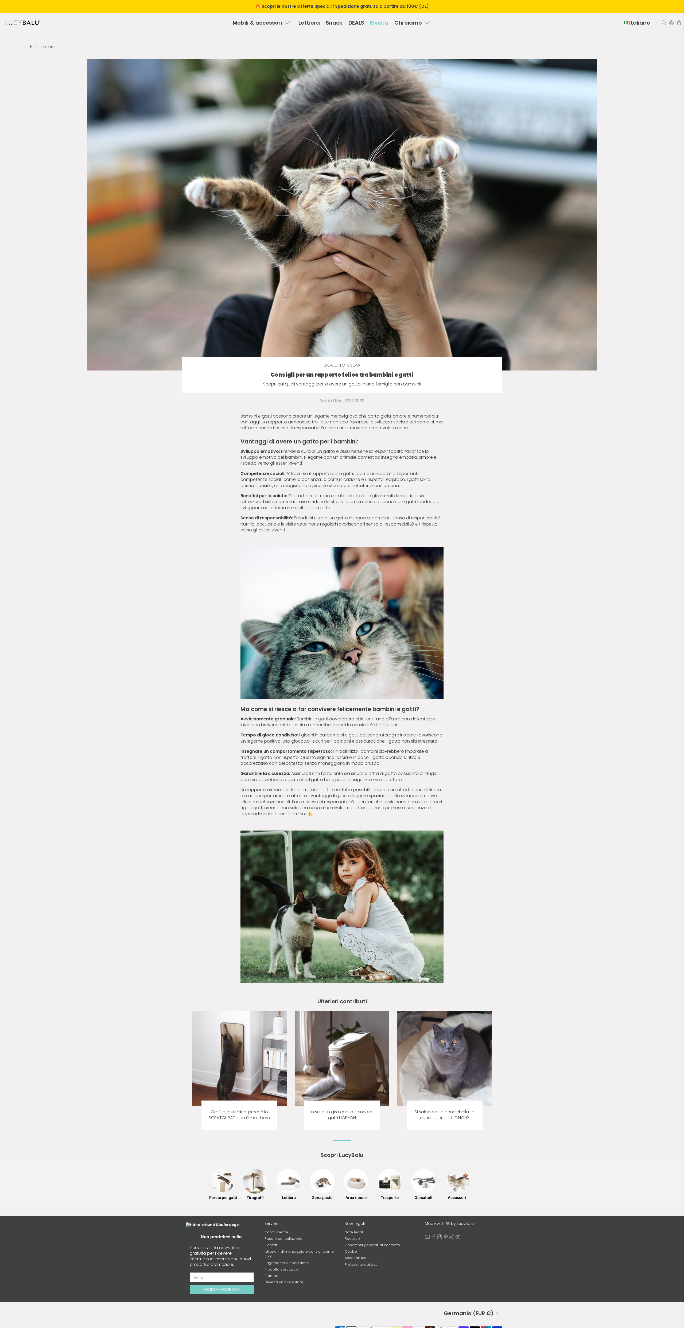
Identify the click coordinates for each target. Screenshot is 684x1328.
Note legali (354, 1232)
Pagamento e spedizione (287, 1262)
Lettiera (309, 22)
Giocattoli (423, 1197)
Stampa (271, 1275)
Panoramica (43, 47)
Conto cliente (276, 1232)
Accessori (457, 1197)
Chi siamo (408, 22)
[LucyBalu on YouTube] (458, 1238)
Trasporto (390, 1197)
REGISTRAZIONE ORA (221, 1289)
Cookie (351, 1251)
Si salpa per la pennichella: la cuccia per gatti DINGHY (445, 1115)
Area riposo (356, 1197)
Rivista (379, 22)
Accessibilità (355, 1257)
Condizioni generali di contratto (372, 1245)
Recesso (352, 1238)
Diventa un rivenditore (284, 1282)
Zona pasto (322, 1197)
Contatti (271, 1245)
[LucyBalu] (23, 23)
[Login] (671, 23)
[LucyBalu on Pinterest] (445, 1238)
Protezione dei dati (361, 1264)
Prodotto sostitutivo (281, 1269)
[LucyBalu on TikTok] (451, 1238)
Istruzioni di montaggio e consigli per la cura (299, 1254)
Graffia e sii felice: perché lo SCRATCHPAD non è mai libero (239, 1115)
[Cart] (679, 22)
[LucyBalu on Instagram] (439, 1238)
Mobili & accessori (257, 22)
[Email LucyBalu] (427, 1238)
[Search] (664, 23)
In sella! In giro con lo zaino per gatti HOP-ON (342, 1115)
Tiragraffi (255, 1197)
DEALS (356, 22)
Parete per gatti (221, 1197)
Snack (334, 22)
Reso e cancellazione (283, 1238)
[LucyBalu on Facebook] (433, 1238)
